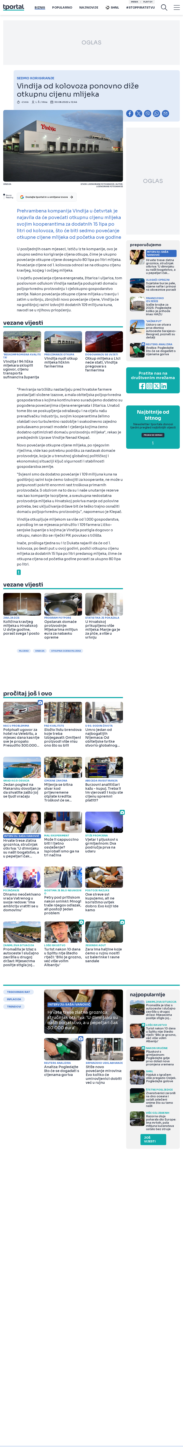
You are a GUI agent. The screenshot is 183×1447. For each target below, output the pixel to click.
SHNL (115, 7)
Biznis (40, 7)
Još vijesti (150, 1139)
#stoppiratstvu (140, 7)
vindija (39, 651)
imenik (134, 2)
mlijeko (24, 651)
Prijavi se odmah (153, 435)
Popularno (62, 7)
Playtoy (147, 2)
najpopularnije (147, 995)
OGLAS (91, 42)
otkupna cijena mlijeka (66, 651)
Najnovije (88, 7)
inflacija (14, 999)
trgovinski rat (18, 992)
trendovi (14, 1006)
